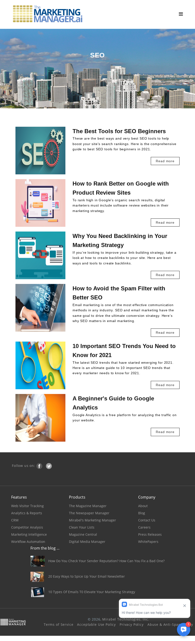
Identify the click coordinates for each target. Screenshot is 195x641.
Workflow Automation (28, 541)
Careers (144, 527)
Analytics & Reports (26, 513)
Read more (165, 161)
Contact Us (146, 520)
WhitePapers (148, 541)
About (143, 506)
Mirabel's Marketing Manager (92, 520)
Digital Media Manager (87, 541)
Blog (141, 513)
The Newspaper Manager (89, 513)
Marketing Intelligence (29, 534)
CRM (15, 520)
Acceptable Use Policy (96, 624)
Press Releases (150, 534)
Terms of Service (58, 624)
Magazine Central (83, 534)
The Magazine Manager (88, 506)
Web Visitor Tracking (27, 506)
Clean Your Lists (81, 527)
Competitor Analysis (27, 527)
